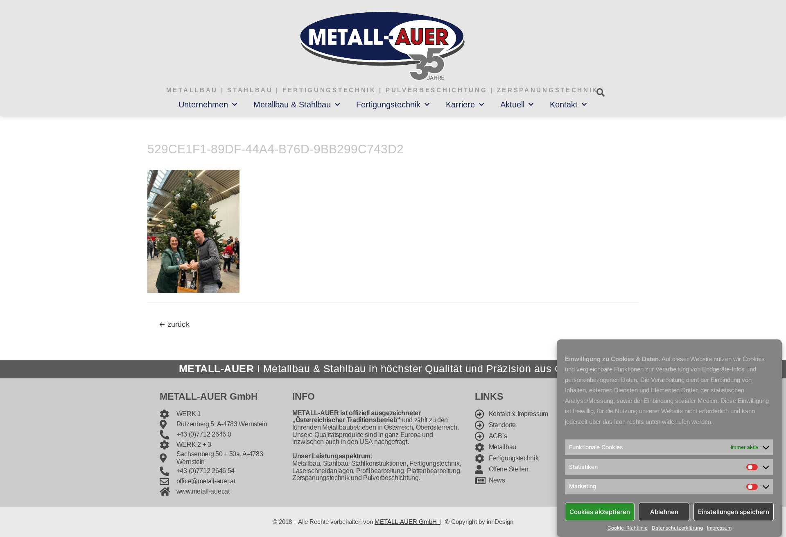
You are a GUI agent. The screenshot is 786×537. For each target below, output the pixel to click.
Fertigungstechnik (388, 104)
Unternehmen (203, 104)
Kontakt (564, 104)
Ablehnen (664, 511)
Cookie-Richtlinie (628, 528)
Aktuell (512, 104)
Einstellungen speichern (733, 511)
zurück (174, 324)
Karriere (460, 104)
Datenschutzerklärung (677, 528)
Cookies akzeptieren (599, 511)
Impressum (719, 528)
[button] (600, 92)
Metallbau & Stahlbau (292, 104)
